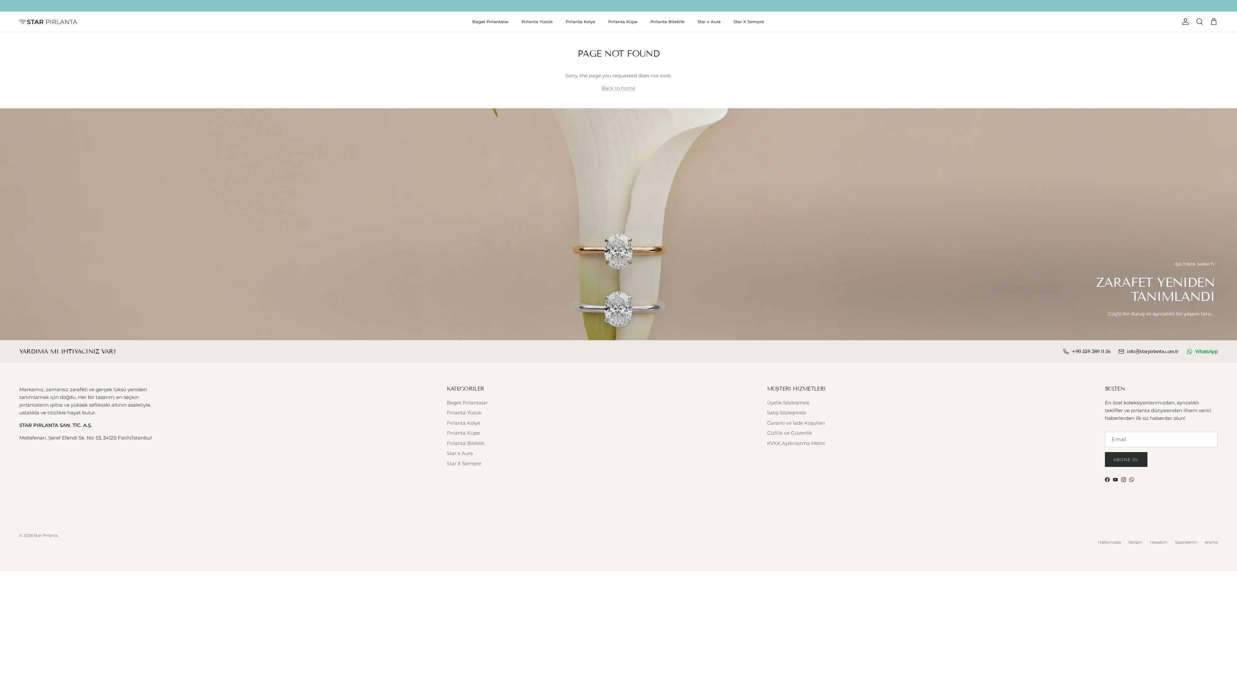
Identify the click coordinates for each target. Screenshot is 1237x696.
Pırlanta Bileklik (667, 21)
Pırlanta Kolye (580, 21)
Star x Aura (709, 21)
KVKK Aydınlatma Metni (796, 443)
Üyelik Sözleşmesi (788, 403)
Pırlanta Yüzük (537, 21)
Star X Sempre (749, 21)
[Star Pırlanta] (48, 22)
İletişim (1135, 542)
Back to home (618, 88)
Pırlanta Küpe (623, 21)
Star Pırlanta (46, 535)
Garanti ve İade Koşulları (796, 423)
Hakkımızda (1109, 542)
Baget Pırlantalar (490, 21)
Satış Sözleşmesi (786, 413)
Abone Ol (1126, 459)
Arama (1211, 542)
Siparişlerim (1186, 542)
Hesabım (1158, 542)
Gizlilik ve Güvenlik (789, 433)
